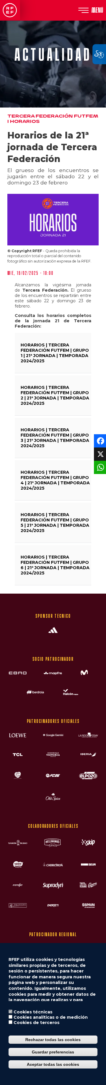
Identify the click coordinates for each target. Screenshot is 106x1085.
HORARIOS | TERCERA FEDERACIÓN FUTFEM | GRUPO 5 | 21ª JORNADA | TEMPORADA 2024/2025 (55, 522)
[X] (99, 453)
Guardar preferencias (53, 1052)
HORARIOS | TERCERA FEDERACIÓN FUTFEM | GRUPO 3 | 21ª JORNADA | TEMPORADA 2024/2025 (55, 437)
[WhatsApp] (99, 467)
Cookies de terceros (36, 1022)
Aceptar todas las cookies (53, 1064)
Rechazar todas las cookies (53, 1039)
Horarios (25, 121)
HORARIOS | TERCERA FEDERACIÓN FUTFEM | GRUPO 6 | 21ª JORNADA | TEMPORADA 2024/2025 (55, 565)
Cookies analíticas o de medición (51, 1017)
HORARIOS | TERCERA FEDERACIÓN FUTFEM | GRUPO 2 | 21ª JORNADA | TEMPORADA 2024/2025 (55, 395)
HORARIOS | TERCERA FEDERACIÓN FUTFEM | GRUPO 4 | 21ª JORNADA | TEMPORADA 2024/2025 (55, 480)
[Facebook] (99, 440)
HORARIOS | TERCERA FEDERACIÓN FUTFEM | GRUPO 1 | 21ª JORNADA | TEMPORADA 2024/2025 (55, 353)
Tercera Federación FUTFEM (52, 116)
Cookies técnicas (33, 1012)
